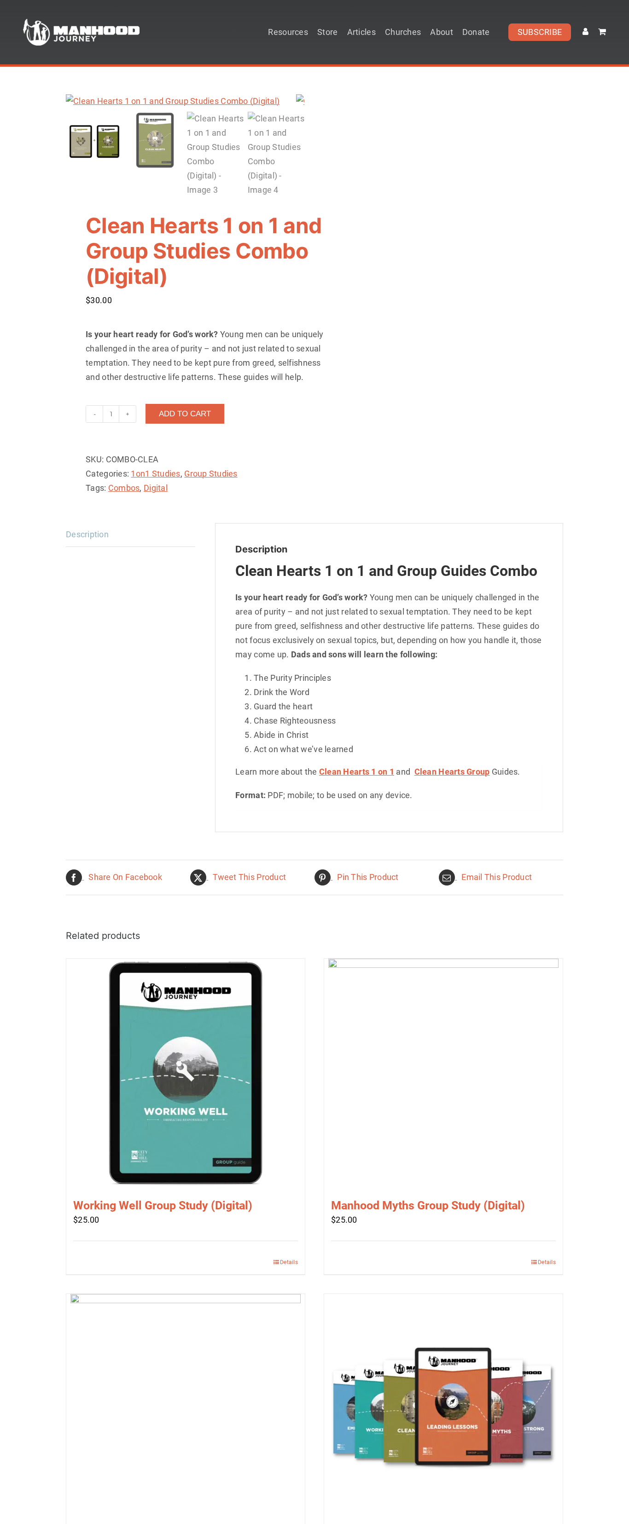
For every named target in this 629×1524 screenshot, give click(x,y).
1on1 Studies (155, 473)
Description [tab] (87, 534)
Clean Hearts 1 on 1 (356, 771)
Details (289, 1262)
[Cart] (602, 32)
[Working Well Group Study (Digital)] (185, 1074)
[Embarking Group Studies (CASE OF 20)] (185, 1409)
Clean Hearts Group (452, 771)
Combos (124, 488)
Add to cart (185, 413)
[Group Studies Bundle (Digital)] (443, 1409)
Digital (156, 488)
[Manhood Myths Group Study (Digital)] (443, 1074)
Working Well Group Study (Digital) (162, 1205)
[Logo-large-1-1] (81, 23)
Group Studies (211, 473)
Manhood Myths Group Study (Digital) (428, 1205)
